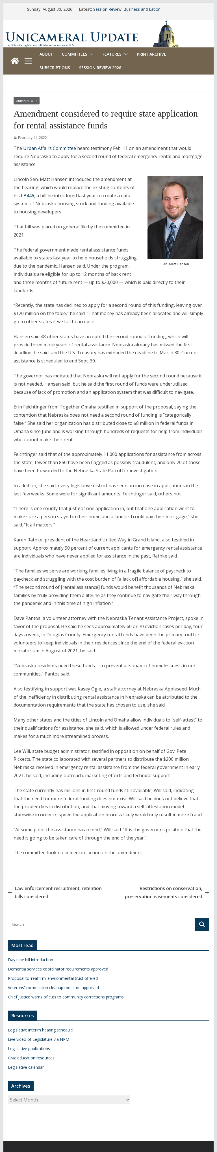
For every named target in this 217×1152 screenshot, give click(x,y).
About (46, 54)
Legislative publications (29, 1048)
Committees (74, 54)
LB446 (27, 196)
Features (112, 54)
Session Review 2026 (100, 67)
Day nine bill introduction (30, 959)
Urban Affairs (26, 101)
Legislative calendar (26, 1067)
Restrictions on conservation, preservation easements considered (163, 892)
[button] (90, 54)
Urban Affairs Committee (49, 148)
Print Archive (151, 54)
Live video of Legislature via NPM (38, 1039)
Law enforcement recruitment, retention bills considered (58, 892)
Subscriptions (55, 67)
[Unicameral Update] (108, 24)
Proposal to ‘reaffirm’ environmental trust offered (53, 978)
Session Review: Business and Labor (126, 9)
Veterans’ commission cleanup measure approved (53, 987)
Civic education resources (31, 1058)
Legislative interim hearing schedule (40, 1030)
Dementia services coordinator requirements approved (58, 969)
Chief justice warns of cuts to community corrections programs (66, 997)
